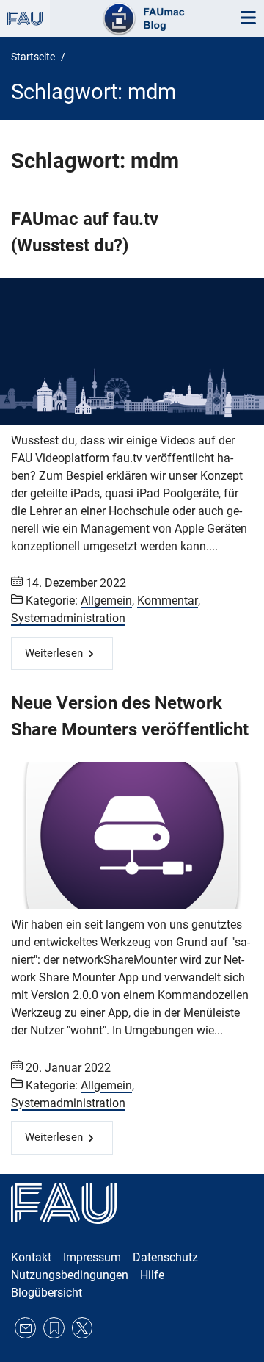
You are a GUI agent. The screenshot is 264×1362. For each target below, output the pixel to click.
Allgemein (106, 601)
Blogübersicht (46, 1293)
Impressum (92, 1257)
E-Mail (25, 1327)
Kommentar (167, 601)
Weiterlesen (54, 653)
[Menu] (248, 18)
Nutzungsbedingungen (69, 1275)
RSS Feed (54, 1327)
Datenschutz (165, 1257)
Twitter (82, 1327)
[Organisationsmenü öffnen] (25, 18)
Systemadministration (68, 618)
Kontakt (31, 1257)
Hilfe (152, 1275)
